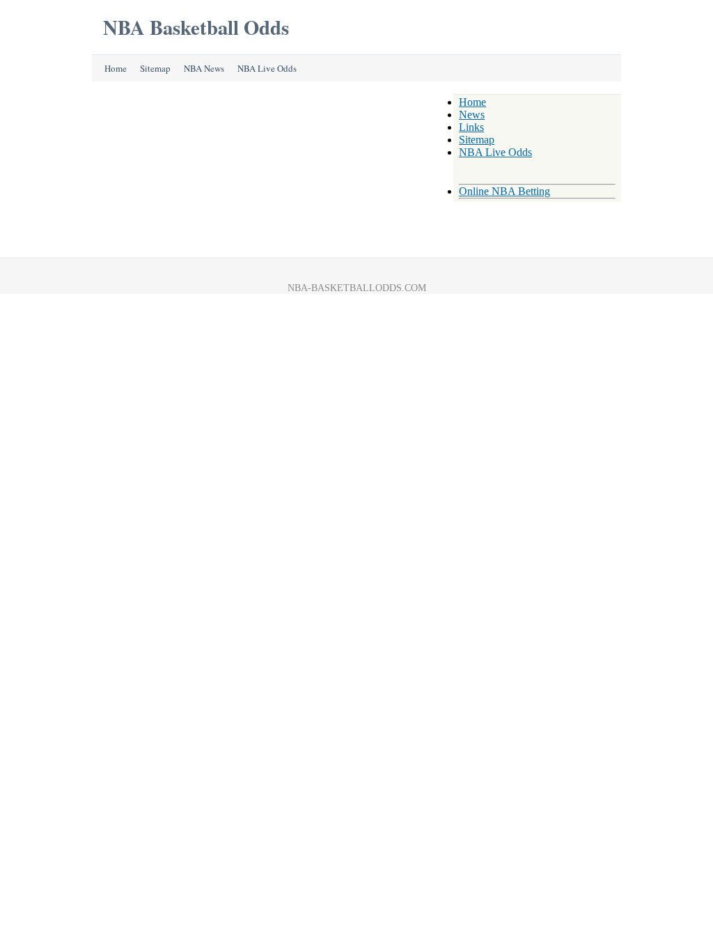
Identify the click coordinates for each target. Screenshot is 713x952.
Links (471, 127)
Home (115, 68)
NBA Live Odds (267, 68)
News (472, 114)
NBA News (204, 68)
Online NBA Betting (504, 191)
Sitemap (155, 68)
